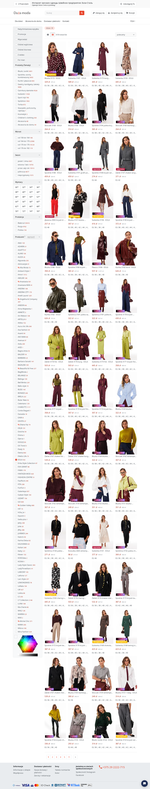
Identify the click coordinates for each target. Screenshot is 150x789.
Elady (21, 449)
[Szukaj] (81, 13)
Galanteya (23, 491)
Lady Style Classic (26, 565)
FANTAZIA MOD (26, 474)
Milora (22, 628)
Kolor (57, 773)
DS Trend (22, 445)
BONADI (23, 393)
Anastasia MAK (25, 285)
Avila (21, 344)
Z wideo (21, 55)
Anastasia (24, 281)
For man (21, 60)
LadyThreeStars (25, 568)
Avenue (22, 340)
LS (20, 596)
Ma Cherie (23, 607)
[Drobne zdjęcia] (52, 34)
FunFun (21, 488)
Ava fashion (24, 330)
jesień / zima (25, 161)
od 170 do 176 (26, 144)
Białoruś (24, 223)
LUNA (22, 603)
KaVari (22, 547)
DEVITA (22, 421)
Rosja (22, 226)
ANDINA (23, 288)
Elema (22, 452)
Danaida (22, 414)
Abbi (21, 243)
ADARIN (22, 246)
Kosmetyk (22, 114)
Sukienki (24, 94)
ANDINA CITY (25, 292)
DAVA (21, 417)
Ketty (21, 551)
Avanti (21, 333)
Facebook (80, 775)
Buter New (23, 400)
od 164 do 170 (26, 141)
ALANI (22, 253)
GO (21, 502)
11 (69, 757)
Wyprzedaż (22, 39)
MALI (21, 610)
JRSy (21, 530)
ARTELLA (22, 319)
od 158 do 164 (25, 137)
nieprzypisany (25, 175)
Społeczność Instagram (85, 772)
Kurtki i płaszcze (26, 81)
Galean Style (24, 495)
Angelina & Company (27, 300)
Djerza (21, 438)
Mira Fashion (25, 631)
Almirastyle (23, 264)
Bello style (23, 386)
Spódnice (24, 101)
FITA (21, 484)
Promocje (22, 34)
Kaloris (22, 537)
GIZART (22, 498)
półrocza (23, 171)
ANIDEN (22, 305)
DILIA (21, 428)
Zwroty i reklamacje (42, 775)
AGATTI (22, 250)
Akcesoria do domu (33, 21)
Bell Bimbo (24, 382)
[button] (27, 65)
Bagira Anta (24, 351)
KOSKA (21, 561)
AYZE (20, 347)
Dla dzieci (19, 21)
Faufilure (23, 481)
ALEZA (21, 257)
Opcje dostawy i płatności (40, 771)
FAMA (22, 470)
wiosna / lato (25, 164)
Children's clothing (27, 117)
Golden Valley (26, 505)
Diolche (22, 431)
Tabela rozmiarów (62, 770)
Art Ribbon (24, 316)
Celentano (23, 403)
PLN (132, 21)
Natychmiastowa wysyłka (28, 29)
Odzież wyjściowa (25, 44)
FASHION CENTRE (26, 477)
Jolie (20, 526)
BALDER (22, 354)
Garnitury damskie (27, 90)
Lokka (21, 593)
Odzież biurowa (24, 49)
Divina (21, 435)
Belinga (22, 379)
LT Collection (25, 600)
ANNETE (22, 312)
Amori (22, 274)
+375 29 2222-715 (114, 767)
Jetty (21, 523)
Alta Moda (24, 267)
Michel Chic (25, 621)
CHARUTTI (24, 407)
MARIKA (22, 614)
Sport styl (23, 97)
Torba (22, 104)
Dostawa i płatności (52, 21)
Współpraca (18, 773)
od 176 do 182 (25, 148)
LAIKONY (23, 572)
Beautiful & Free (27, 368)
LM (20, 589)
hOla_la (21, 512)
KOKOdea (22, 558)
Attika (22, 323)
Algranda (23, 260)
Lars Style (23, 579)
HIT (20, 509)
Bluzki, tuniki (25, 71)
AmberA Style (24, 271)
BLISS (21, 389)
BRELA (22, 396)
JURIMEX (23, 533)
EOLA (21, 460)
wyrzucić (31, 237)
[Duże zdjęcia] (47, 34)
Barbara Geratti (26, 361)
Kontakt (66, 21)
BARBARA (23, 358)
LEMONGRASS (25, 582)
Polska (22, 230)
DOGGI (22, 442)
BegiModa (23, 372)
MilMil (22, 624)
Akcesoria (23, 121)
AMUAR (22, 278)
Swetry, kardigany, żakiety (28, 85)
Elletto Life (23, 456)
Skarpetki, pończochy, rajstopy (27, 109)
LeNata (22, 586)
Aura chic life (25, 326)
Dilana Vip (24, 424)
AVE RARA (23, 337)
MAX (20, 617)
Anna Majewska (25, 309)
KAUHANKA (24, 544)
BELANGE (23, 375)
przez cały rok (26, 168)
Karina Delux (24, 540)
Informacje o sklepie (21, 770)
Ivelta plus (23, 519)
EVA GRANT (23, 467)
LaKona (22, 575)
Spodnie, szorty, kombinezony (25, 76)
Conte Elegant (24, 410)
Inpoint (21, 516)
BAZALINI (23, 365)
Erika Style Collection (27, 463)
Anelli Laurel (25, 295)
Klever (22, 554)
